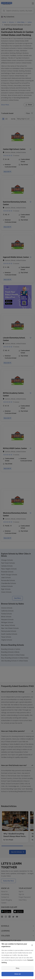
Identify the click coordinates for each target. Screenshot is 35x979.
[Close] (31, 452)
